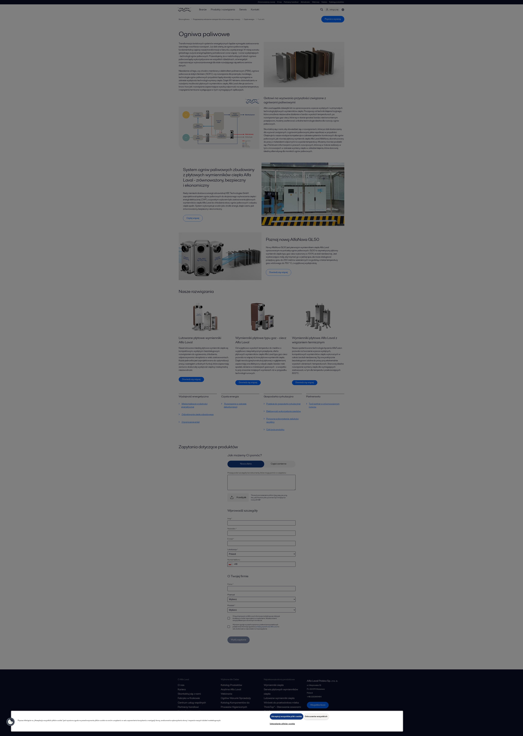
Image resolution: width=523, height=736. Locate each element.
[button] (10, 721)
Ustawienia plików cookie (282, 723)
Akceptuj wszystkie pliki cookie (286, 716)
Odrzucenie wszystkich (316, 716)
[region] (207, 721)
